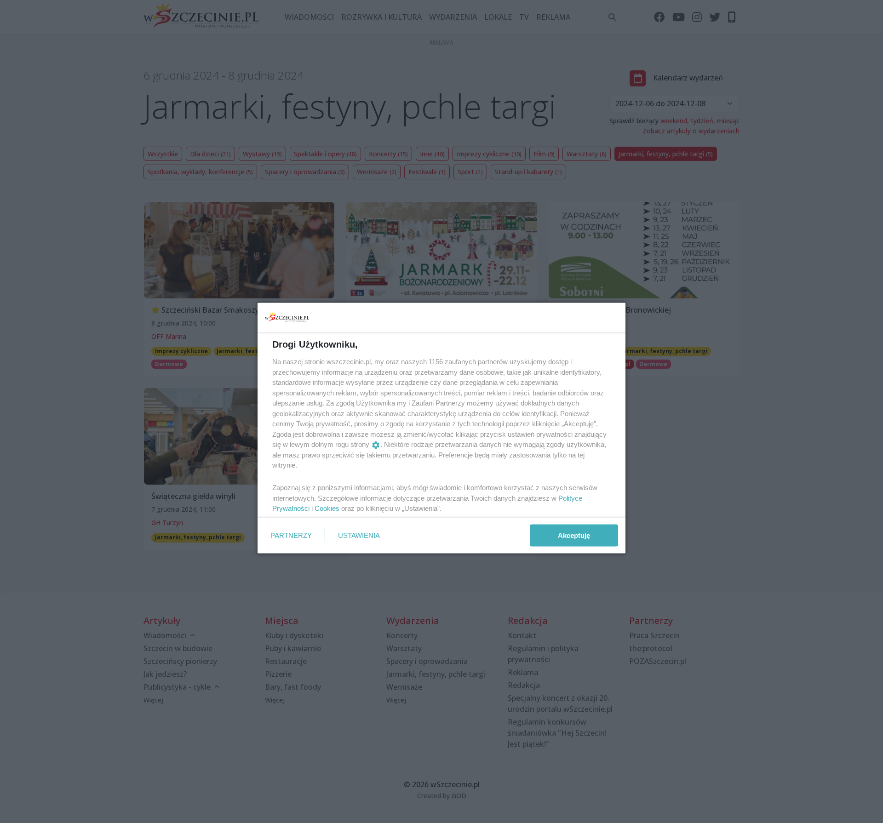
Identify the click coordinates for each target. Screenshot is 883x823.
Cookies (327, 508)
